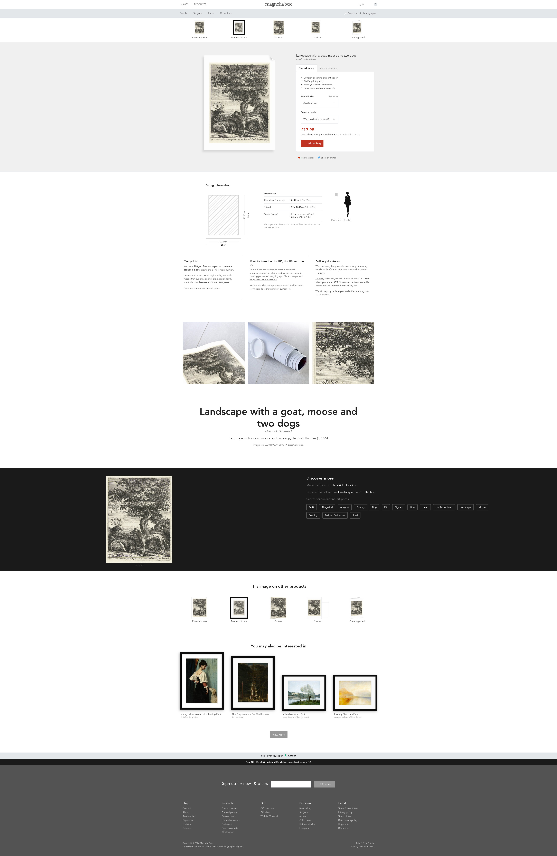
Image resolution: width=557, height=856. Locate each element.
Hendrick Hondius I (306, 59)
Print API (360, 843)
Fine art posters (229, 808)
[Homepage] (278, 5)
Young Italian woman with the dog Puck (201, 714)
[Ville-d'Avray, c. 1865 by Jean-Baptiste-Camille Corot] (304, 693)
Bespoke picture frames (207, 846)
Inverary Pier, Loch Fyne (346, 714)
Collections (226, 13)
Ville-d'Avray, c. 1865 (294, 714)
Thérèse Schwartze (189, 717)
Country (361, 507)
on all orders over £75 (278, 762)
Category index (307, 824)
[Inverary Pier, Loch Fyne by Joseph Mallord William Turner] (355, 693)
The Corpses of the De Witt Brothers (250, 714)
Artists (211, 13)
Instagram (304, 828)
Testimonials (189, 816)
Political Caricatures (335, 515)
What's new (228, 832)
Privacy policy (345, 812)
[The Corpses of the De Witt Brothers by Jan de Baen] (253, 683)
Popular (184, 13)
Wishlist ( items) (269, 816)
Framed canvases (230, 820)
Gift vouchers (267, 808)
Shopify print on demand (362, 846)
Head (425, 507)
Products (200, 4)
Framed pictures (230, 812)
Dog (374, 507)
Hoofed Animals (444, 507)
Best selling (305, 808)
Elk (385, 507)
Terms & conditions (348, 808)
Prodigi (371, 843)
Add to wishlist (307, 157)
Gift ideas (265, 812)
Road (355, 515)
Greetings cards (230, 828)
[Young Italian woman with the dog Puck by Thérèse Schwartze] (202, 681)
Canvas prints (228, 816)
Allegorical (327, 507)
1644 (311, 507)
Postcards (227, 824)
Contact (187, 808)
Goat (412, 507)
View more (278, 734)
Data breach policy (348, 820)
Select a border (309, 112)
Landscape (345, 492)
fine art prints (212, 288)
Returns (186, 828)
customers (285, 288)
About (186, 812)
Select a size (319, 95)
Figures (399, 507)
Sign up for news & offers (245, 783)
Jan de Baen (237, 717)
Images (184, 4)
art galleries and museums (263, 279)
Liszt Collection (365, 492)
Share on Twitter (328, 157)
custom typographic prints (231, 846)
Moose (482, 507)
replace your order (341, 291)
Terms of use (344, 816)
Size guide (333, 96)
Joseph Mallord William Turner (348, 717)
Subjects (197, 13)
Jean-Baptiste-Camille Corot (296, 717)
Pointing (313, 515)
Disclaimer (343, 828)
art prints (330, 87)
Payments (188, 820)
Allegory (344, 507)
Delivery (319, 278)
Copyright (343, 824)
